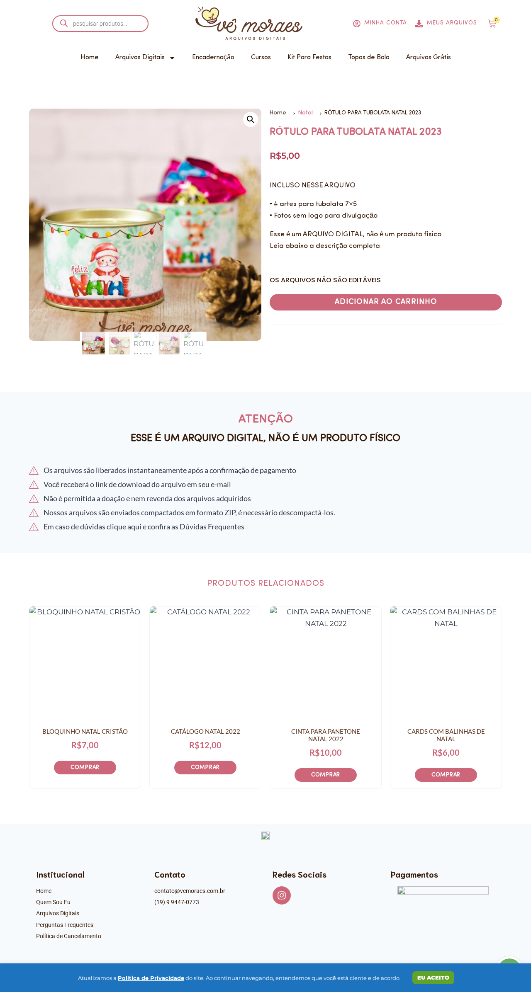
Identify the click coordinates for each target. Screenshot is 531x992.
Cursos (261, 57)
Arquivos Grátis (428, 57)
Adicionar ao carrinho (386, 302)
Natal (305, 113)
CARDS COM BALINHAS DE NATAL (446, 735)
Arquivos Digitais (140, 57)
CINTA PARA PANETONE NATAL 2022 (325, 735)
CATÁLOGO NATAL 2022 (205, 731)
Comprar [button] (85, 767)
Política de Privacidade (151, 978)
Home (89, 57)
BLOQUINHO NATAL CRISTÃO (85, 731)
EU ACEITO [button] (433, 977)
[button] (250, 119)
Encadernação (213, 57)
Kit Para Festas (309, 57)
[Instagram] (282, 895)
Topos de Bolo (369, 57)
